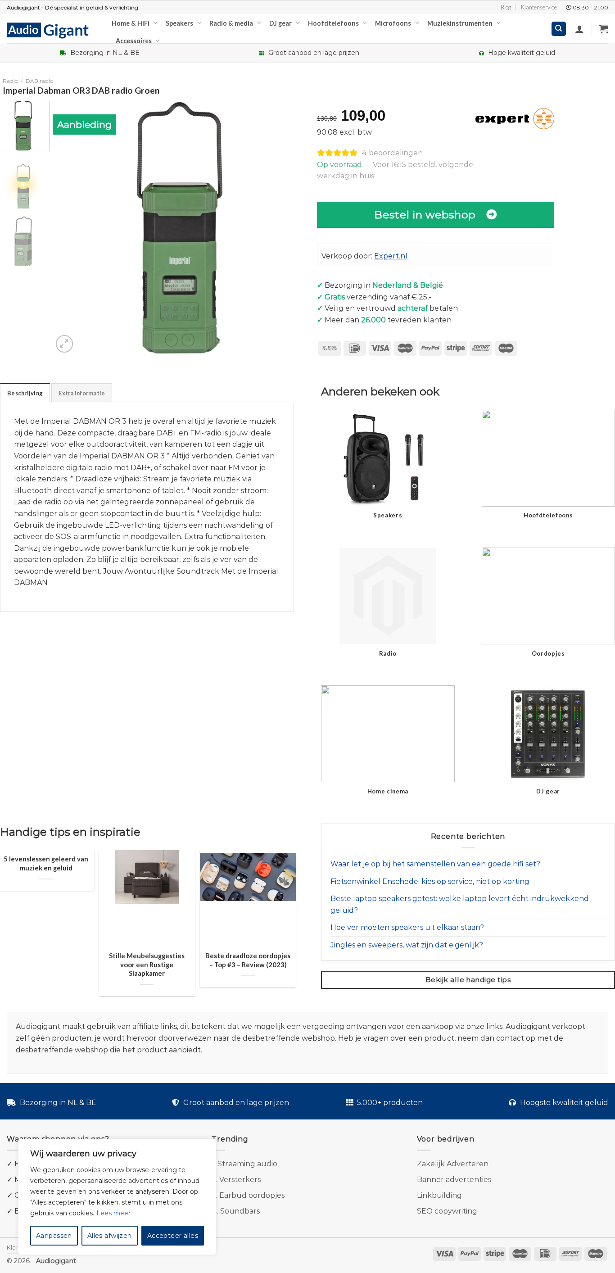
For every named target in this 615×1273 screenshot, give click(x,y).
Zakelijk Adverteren (452, 1164)
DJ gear (280, 23)
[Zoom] (64, 344)
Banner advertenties (454, 1179)
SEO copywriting (447, 1211)
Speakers (179, 23)
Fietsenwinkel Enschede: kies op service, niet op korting (429, 881)
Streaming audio (247, 1164)
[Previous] (69, 227)
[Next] (290, 227)
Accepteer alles (172, 1236)
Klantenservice (539, 7)
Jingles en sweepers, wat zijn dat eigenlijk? (406, 945)
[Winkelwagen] (603, 29)
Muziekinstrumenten (460, 23)
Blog (506, 7)
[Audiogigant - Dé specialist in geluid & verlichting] (52, 29)
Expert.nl (390, 256)
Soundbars (240, 1211)
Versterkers (240, 1179)
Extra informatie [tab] (82, 393)
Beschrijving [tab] (25, 393)
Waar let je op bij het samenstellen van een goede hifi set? (435, 864)
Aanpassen (54, 1236)
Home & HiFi (130, 23)
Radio (10, 80)
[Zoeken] (559, 29)
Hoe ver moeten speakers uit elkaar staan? (407, 927)
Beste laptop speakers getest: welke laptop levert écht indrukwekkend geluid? (459, 904)
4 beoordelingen (392, 153)
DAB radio (39, 80)
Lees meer (113, 1213)
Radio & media (231, 23)
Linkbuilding (439, 1195)
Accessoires (134, 41)
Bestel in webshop (425, 214)
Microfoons (393, 23)
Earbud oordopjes (252, 1195)
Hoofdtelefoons (333, 23)
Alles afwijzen (109, 1236)
